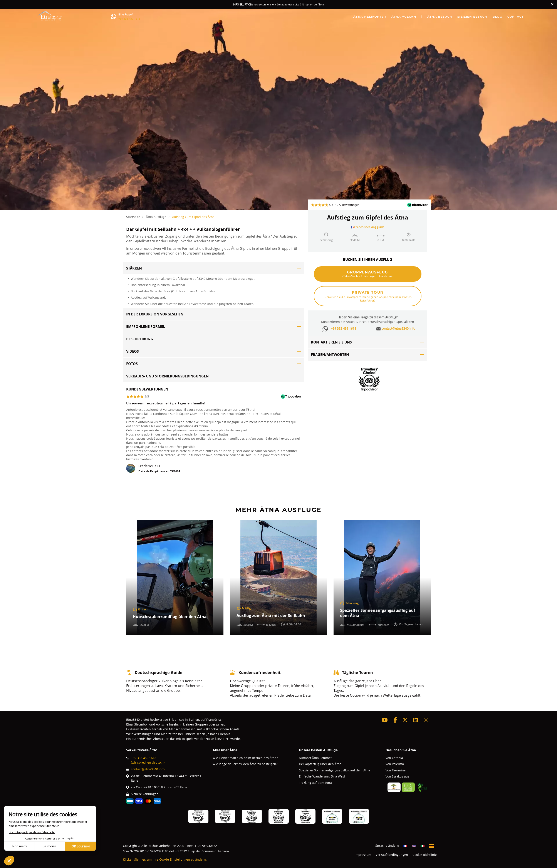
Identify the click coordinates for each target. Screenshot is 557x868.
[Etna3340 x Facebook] (395, 720)
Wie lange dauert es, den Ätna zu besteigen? (245, 764)
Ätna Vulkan (403, 16)
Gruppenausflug (367, 274)
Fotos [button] (132, 363)
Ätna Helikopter (369, 16)
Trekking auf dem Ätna (315, 783)
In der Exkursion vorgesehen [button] (154, 314)
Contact (515, 16)
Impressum (363, 855)
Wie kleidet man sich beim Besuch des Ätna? (245, 758)
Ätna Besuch (439, 16)
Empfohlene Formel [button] (145, 326)
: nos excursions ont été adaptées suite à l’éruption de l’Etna (278, 4)
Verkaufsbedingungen (392, 855)
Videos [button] (132, 351)
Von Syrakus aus (397, 776)
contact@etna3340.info (398, 328)
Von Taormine (396, 770)
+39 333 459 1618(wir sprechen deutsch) (147, 760)
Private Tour (367, 296)
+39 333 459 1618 (129, 18)
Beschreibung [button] (139, 339)
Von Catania (394, 758)
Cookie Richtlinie (425, 855)
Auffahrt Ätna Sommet (315, 758)
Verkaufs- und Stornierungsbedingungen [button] (167, 376)
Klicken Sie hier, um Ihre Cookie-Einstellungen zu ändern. (165, 859)
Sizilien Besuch (472, 16)
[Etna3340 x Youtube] (385, 720)
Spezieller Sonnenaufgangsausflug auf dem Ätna (334, 770)
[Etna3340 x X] (405, 720)
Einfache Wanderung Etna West (322, 776)
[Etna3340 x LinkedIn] (415, 720)
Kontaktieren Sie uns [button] (331, 342)
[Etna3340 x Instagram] (426, 720)
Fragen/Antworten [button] (330, 354)
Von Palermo (395, 764)
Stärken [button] (134, 268)
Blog (497, 16)
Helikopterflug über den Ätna (320, 764)
